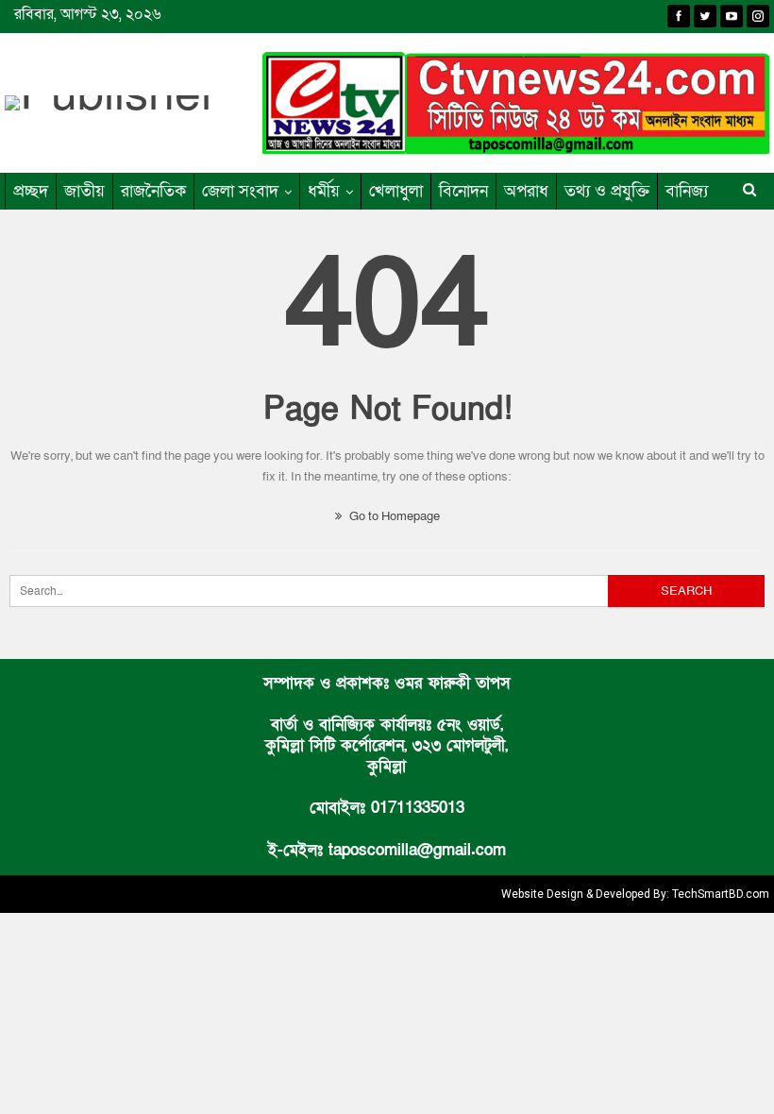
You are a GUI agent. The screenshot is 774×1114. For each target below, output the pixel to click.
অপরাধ (526, 191)
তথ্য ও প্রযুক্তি (606, 191)
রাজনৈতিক (153, 191)
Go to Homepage (393, 516)
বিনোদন (463, 191)
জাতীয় (84, 191)
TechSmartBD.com (720, 894)
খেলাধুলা (396, 191)
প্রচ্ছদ (30, 191)
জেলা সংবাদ (240, 191)
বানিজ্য (686, 191)
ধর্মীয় (324, 191)
